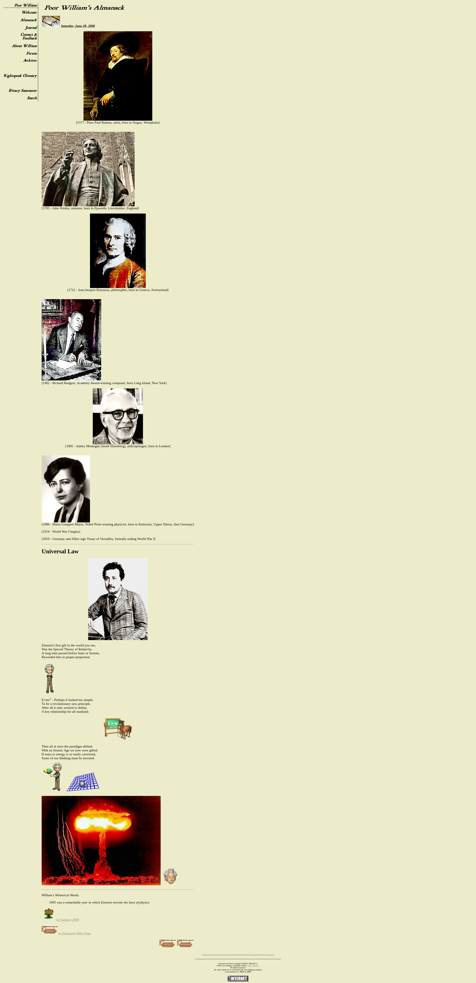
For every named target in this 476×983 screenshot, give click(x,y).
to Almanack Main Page (74, 933)
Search (271, 955)
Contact (223, 955)
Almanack (206, 955)
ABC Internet (253, 966)
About (231, 955)
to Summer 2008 (68, 920)
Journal (215, 955)
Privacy (263, 955)
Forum (238, 955)
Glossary (254, 955)
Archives (245, 955)
